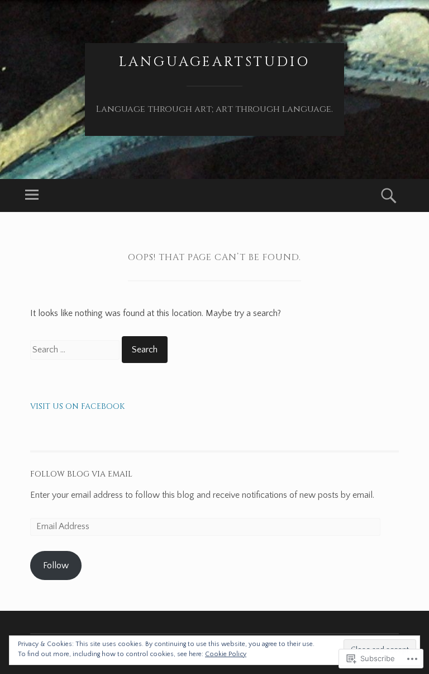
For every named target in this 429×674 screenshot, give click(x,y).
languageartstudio (214, 62)
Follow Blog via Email (81, 474)
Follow (56, 565)
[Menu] (32, 195)
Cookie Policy (225, 654)
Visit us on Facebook (77, 406)
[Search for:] (76, 350)
